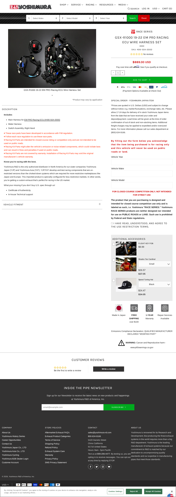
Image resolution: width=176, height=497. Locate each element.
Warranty (49, 455)
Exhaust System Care (55, 451)
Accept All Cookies (153, 491)
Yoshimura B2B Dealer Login (15, 459)
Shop (63, 4)
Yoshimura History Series (13, 436)
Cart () (167, 8)
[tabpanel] (52, 60)
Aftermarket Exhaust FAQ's (57, 432)
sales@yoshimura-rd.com (99, 432)
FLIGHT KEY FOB (145, 243)
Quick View (126, 255)
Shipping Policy (52, 444)
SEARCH (134, 8)
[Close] (172, 491)
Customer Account (10, 462)
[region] (88, 491)
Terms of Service (52, 440)
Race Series (144, 31)
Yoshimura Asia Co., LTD (13, 451)
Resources (106, 4)
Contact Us (7, 444)
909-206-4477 (103, 454)
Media (122, 4)
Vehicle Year (117, 157)
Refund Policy (51, 447)
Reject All (134, 491)
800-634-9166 (94, 436)
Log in (145, 8)
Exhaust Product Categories (57, 436)
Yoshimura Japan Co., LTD (14, 447)
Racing (90, 4)
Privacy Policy (51, 459)
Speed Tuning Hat (145, 280)
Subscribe (118, 407)
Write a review (108, 369)
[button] (136, 54)
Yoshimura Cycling (10, 455)
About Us (6, 432)
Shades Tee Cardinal (146, 259)
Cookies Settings (115, 491)
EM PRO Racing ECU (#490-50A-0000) (42, 120)
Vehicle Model (117, 180)
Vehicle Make (117, 168)
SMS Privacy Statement (56, 462)
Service (76, 4)
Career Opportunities (11, 440)
